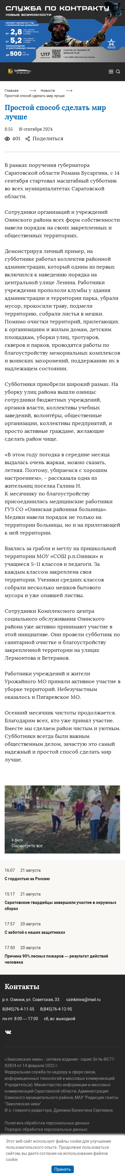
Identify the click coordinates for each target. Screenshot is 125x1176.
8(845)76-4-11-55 (18, 1009)
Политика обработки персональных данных (47, 1123)
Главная (12, 91)
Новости (48, 91)
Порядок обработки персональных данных (46, 1129)
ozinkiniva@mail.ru (83, 999)
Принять (62, 1169)
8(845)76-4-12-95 (56, 1009)
